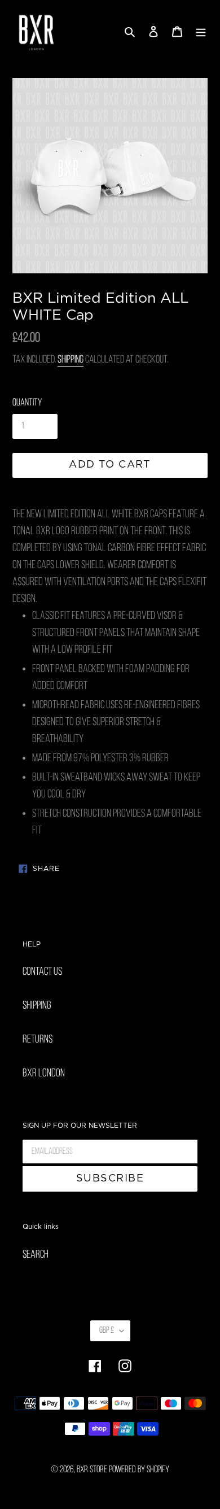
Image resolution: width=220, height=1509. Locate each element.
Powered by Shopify (139, 1470)
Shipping (70, 360)
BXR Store (92, 1470)
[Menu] (201, 33)
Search (36, 1255)
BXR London (44, 1073)
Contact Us (42, 972)
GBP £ (106, 1330)
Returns (37, 1039)
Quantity (27, 403)
